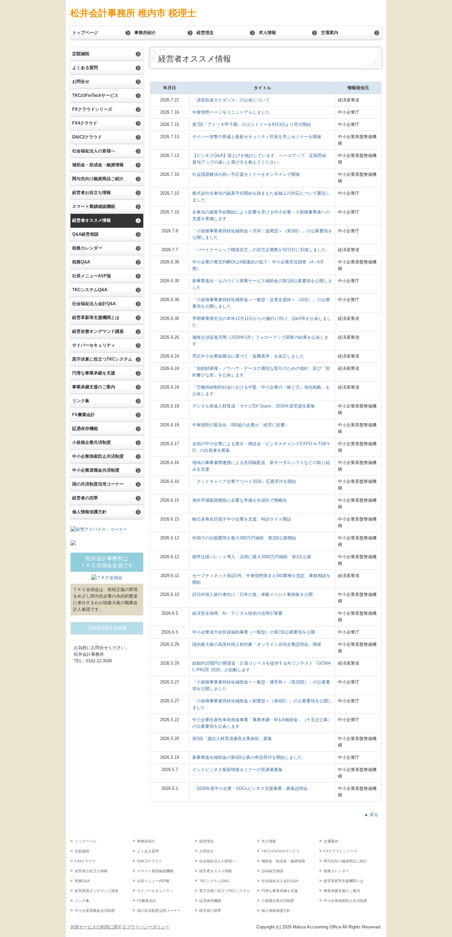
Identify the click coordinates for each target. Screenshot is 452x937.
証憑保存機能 (85, 428)
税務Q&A (81, 261)
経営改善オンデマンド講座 (98, 331)
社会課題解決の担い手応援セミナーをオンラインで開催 (246, 174)
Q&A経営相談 (85, 234)
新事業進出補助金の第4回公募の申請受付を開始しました (247, 757)
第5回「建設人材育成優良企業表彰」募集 (232, 738)
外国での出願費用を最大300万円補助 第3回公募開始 (244, 537)
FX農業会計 (83, 414)
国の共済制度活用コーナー (98, 484)
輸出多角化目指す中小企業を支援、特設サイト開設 (241, 519)
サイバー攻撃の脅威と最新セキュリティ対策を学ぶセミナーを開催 (256, 136)
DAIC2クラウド (87, 137)
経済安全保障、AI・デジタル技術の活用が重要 (237, 613)
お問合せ (80, 81)
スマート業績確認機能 (93, 206)
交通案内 (329, 32)
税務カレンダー (87, 248)
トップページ (85, 32)
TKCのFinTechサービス (95, 95)
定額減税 (80, 53)
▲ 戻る (371, 814)
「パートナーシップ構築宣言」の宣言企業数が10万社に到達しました (259, 249)
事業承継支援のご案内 (93, 386)
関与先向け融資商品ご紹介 (98, 178)
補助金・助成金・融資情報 (98, 164)
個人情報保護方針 (89, 511)
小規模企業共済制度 (91, 442)
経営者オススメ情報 (91, 220)
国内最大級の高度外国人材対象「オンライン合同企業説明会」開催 (256, 644)
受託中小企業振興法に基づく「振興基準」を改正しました (248, 356)
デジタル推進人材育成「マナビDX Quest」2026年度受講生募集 (253, 406)
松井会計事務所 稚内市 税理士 (133, 13)
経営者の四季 (85, 497)
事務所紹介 (145, 32)
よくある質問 (85, 67)
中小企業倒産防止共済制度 (98, 456)
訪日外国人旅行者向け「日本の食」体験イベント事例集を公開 (252, 594)
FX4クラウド (84, 123)
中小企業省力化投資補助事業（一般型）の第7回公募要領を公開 (253, 632)
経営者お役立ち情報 (91, 192)
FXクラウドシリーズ (92, 109)
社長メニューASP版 (91, 275)
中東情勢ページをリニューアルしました (231, 112)
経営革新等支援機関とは (95, 317)
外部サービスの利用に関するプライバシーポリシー (119, 926)
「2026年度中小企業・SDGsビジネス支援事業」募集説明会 (250, 788)
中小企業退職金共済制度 (95, 470)
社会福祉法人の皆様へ (93, 150)
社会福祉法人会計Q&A (94, 303)
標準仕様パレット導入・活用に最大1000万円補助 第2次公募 (251, 556)
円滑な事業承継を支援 (93, 373)
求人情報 (267, 32)
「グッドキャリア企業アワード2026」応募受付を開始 (244, 481)
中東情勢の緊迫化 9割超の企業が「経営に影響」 (240, 424)
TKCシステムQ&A (89, 289)
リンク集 (80, 400)
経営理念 (205, 32)
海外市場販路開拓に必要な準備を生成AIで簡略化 (239, 500)
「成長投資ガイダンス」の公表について (231, 100)
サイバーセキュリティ (93, 345)
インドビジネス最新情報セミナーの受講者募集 (237, 769)
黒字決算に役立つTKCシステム (102, 359)
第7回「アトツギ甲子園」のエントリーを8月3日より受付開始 (251, 124)
